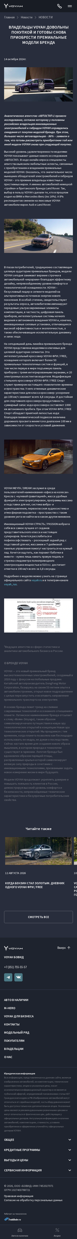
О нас (8, 1057)
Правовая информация (18, 1196)
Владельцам (13, 1049)
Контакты (12, 1024)
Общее (9, 1140)
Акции (57, 1235)
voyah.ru (36, 580)
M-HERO (9, 1008)
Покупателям (14, 1041)
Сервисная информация (23, 1170)
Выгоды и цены (16, 1160)
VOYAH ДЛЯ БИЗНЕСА (18, 1016)
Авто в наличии (16, 1000)
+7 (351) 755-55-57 (15, 967)
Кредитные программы (22, 1150)
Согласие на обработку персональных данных (33, 1200)
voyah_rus (10, 584)
